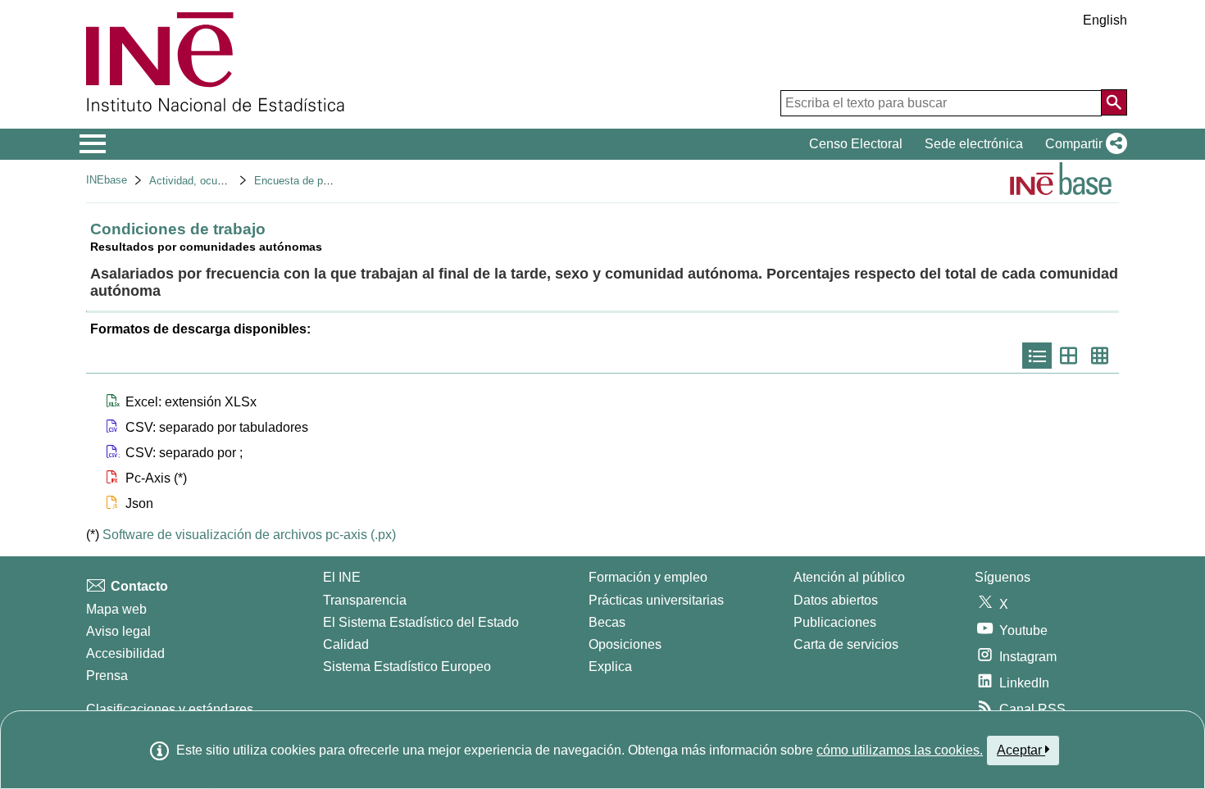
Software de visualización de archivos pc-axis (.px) (249, 535)
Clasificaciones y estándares (169, 709)
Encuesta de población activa (324, 181)
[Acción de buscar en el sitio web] (1114, 102)
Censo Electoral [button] (856, 144)
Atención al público (849, 577)
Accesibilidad (125, 653)
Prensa (107, 675)
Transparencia (365, 600)
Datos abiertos (835, 600)
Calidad (346, 644)
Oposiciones (625, 644)
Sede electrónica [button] (974, 144)
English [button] (1105, 20)
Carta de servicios (845, 644)
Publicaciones (834, 622)
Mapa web (116, 609)
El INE (342, 577)
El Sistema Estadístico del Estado (421, 622)
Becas (607, 622)
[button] (1083, 144)
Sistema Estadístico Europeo (407, 666)
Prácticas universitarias (656, 600)
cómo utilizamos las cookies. (899, 750)
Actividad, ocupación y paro (215, 181)
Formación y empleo (648, 577)
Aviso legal (118, 631)
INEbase (106, 180)
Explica (610, 666)
